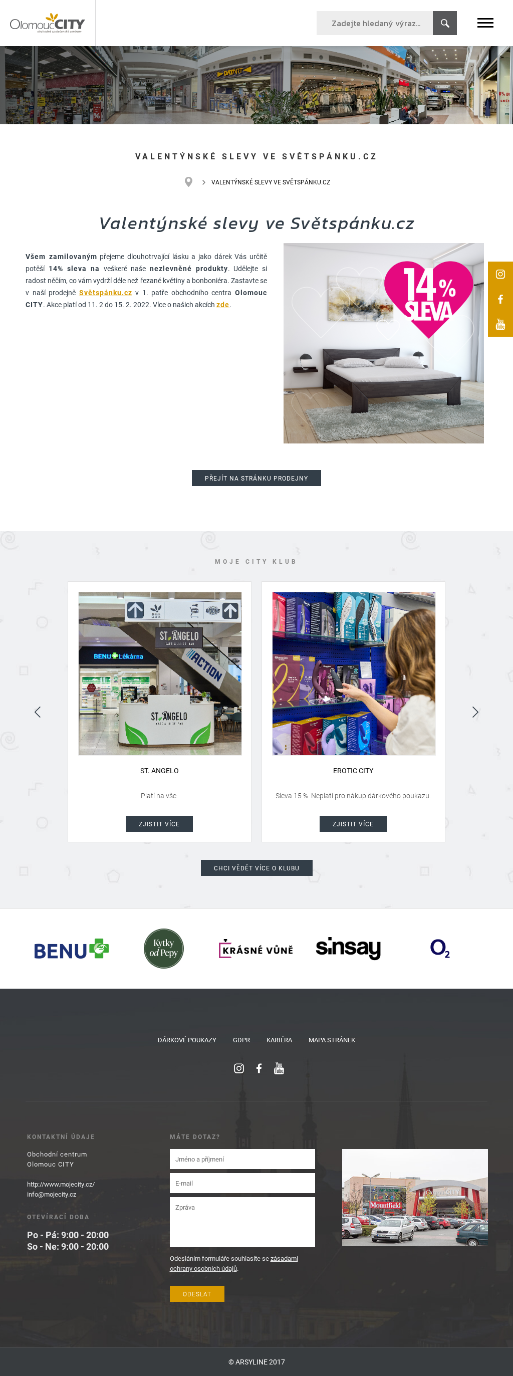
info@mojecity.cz (51, 1194)
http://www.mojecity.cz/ (61, 1184)
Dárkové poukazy (187, 1039)
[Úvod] (193, 182)
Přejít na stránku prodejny (256, 478)
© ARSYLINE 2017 (256, 1361)
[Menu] (485, 23)
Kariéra (279, 1039)
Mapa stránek (332, 1039)
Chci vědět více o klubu (257, 868)
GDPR (241, 1039)
